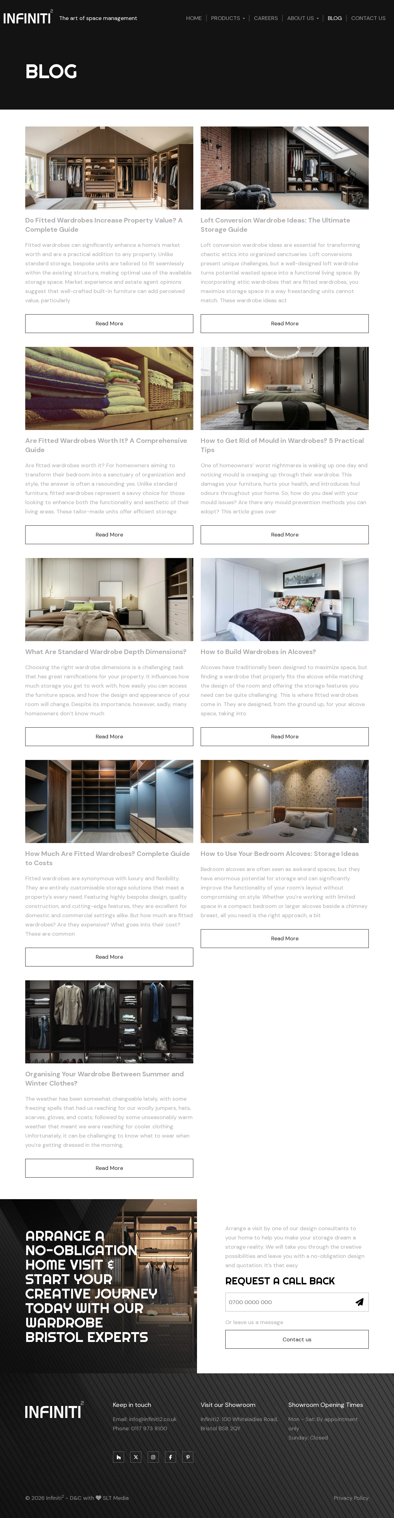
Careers (266, 18)
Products (225, 18)
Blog (335, 18)
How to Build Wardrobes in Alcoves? (258, 651)
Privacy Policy (351, 1498)
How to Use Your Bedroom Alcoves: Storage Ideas (280, 853)
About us (300, 18)
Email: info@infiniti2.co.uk (145, 1419)
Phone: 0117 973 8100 (140, 1428)
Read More (109, 323)
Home (194, 18)
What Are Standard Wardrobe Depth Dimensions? (106, 651)
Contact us (368, 18)
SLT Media (116, 1498)
